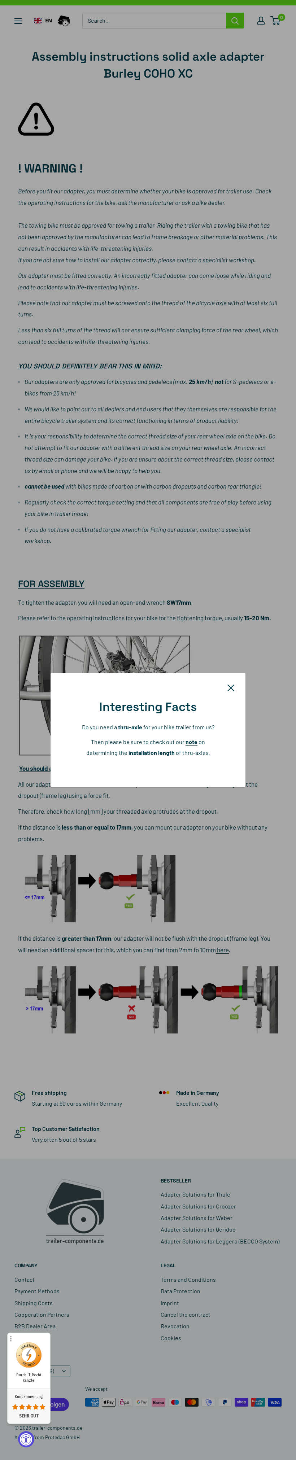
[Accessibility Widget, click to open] (26, 1439)
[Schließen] (231, 687)
